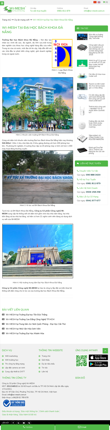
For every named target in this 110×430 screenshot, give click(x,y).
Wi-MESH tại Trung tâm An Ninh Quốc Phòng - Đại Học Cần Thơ (36, 324)
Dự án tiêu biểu (48, 364)
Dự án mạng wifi (21, 19)
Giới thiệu (46, 360)
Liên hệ (45, 371)
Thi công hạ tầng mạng (14, 364)
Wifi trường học (11, 360)
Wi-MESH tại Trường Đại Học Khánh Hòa (25, 333)
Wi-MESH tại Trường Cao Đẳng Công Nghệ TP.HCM (30, 319)
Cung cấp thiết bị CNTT (15, 371)
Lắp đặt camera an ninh (15, 367)
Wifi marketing (11, 356)
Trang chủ (6, 19)
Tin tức (45, 367)
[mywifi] (98, 357)
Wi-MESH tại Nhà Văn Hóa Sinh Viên (23, 328)
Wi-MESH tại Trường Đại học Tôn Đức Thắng (26, 314)
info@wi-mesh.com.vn (17, 394)
